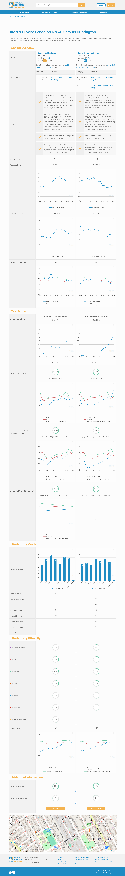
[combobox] (55, 5)
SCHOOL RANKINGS (49, 12)
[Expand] (11, 824)
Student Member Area (82, 857)
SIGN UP (111, 5)
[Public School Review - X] (10, 872)
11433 (48, 58)
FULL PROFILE (56, 808)
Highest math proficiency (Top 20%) (102, 86)
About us (61, 860)
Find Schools (62, 862)
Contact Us (78, 864)
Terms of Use (100, 873)
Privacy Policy (110, 873)
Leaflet (105, 851)
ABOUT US (103, 12)
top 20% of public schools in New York (54, 66)
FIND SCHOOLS (23, 12)
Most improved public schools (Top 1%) (102, 78)
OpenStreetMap (112, 851)
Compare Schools (80, 862)
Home (60, 857)
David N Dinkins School (47, 53)
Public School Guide (81, 860)
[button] (89, 830)
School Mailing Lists (101, 860)
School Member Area (101, 857)
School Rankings (63, 864)
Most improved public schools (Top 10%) (61, 78)
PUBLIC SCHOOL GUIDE (78, 12)
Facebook (13, 872)
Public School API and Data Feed (105, 862)
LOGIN (101, 5)
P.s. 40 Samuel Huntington (88, 53)
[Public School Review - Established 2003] (16, 5)
